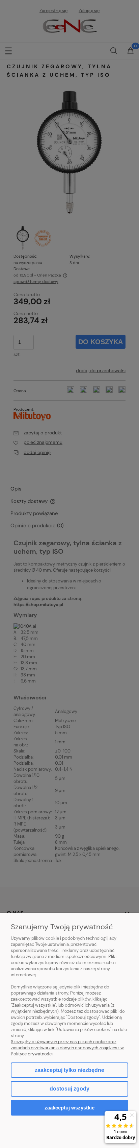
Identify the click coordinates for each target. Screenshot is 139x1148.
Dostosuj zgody (69, 1089)
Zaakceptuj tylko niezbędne (69, 1070)
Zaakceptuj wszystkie (69, 1107)
